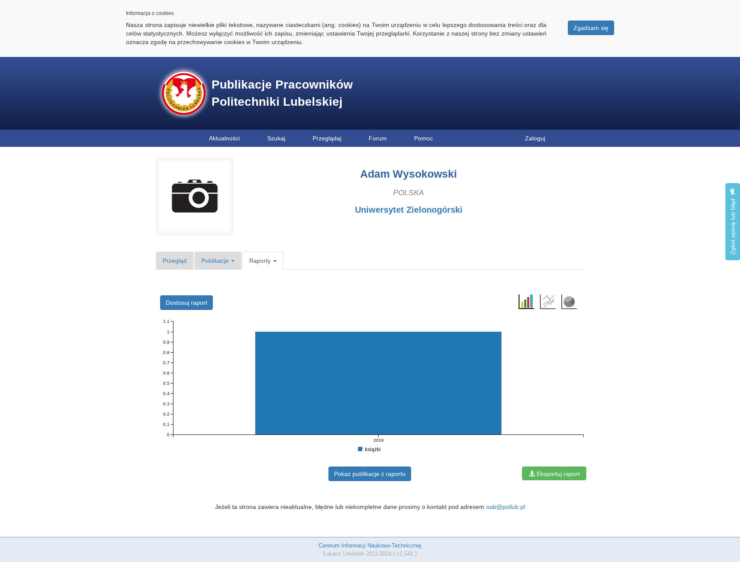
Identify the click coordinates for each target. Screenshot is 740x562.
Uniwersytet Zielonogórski (408, 209)
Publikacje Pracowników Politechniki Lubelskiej (282, 93)
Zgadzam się (591, 27)
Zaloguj (535, 138)
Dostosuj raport (186, 302)
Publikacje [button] (215, 260)
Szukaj (276, 138)
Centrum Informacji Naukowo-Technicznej (370, 545)
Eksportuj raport (557, 473)
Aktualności (224, 138)
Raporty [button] (260, 260)
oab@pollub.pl (505, 506)
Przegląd (175, 260)
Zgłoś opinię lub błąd (732, 226)
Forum (378, 138)
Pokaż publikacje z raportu (370, 473)
